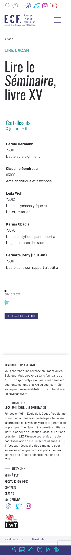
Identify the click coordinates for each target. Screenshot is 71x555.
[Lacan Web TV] (53, 5)
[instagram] (44, 5)
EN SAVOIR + (18, 403)
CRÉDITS (9, 493)
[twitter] (36, 5)
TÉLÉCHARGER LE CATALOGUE (21, 316)
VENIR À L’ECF (12, 475)
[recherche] (8, 5)
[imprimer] (7, 302)
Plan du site (38, 539)
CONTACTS (10, 487)
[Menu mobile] (57, 20)
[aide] (15, 5)
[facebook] (28, 5)
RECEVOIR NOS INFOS (17, 481)
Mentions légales (14, 539)
